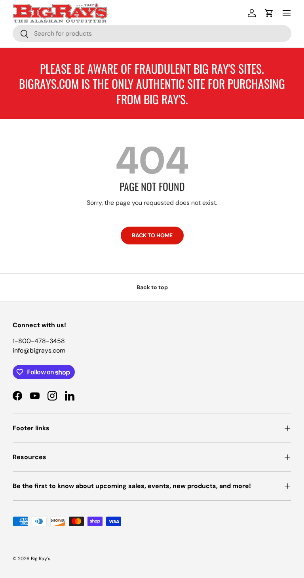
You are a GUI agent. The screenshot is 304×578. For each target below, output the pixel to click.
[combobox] (152, 33)
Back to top (152, 287)
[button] (269, 13)
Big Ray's (40, 558)
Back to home (152, 235)
